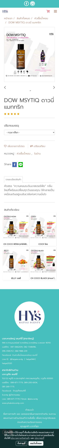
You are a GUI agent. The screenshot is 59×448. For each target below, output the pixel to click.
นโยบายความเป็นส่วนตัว (20, 438)
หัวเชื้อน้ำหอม (24, 154)
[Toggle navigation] (55, 11)
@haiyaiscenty (16, 359)
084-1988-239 (21, 351)
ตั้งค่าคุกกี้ (21, 443)
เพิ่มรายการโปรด (16, 146)
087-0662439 (16, 346)
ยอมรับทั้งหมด (36, 443)
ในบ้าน (37, 154)
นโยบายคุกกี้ (39, 438)
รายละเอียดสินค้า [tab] (13, 179)
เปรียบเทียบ (39, 146)
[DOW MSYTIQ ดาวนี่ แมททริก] (29, 54)
